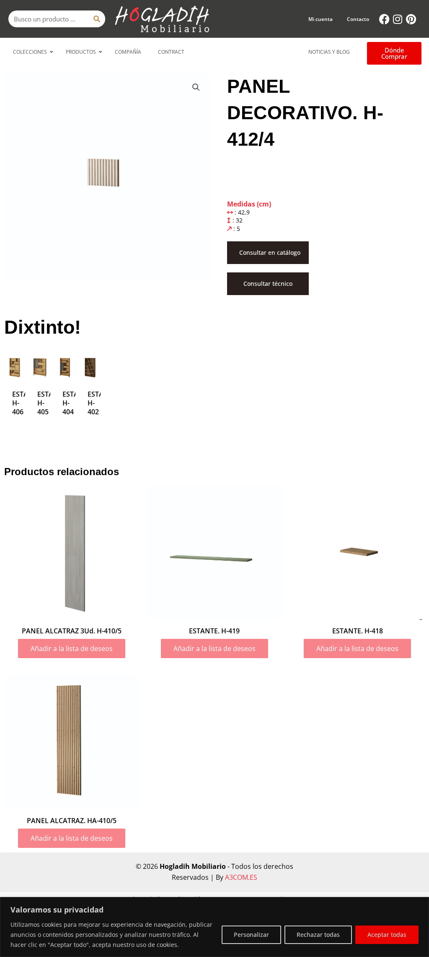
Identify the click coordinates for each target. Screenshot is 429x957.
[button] (196, 87)
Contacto (358, 19)
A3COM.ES (241, 877)
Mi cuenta (320, 19)
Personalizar (251, 935)
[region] (214, 927)
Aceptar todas (386, 935)
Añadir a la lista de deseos (72, 648)
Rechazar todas (318, 935)
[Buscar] (96, 18)
